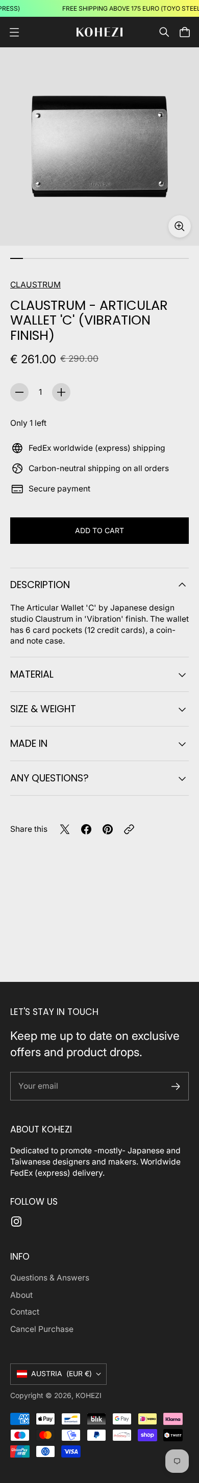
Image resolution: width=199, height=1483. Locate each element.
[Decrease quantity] (19, 392)
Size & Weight (43, 709)
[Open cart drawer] (185, 32)
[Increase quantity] (61, 392)
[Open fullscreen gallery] (179, 226)
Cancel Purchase (41, 1329)
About (21, 1295)
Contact (24, 1312)
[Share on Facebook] (86, 829)
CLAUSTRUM (35, 284)
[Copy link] (129, 829)
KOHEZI (89, 1395)
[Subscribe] (175, 1086)
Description (40, 585)
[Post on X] (65, 829)
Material (32, 674)
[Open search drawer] (164, 32)
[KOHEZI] (99, 32)
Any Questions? (49, 778)
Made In (28, 743)
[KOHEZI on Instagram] (16, 1221)
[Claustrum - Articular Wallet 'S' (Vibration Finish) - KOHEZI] (99, 146)
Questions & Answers (49, 1278)
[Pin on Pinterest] (107, 829)
